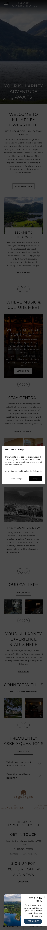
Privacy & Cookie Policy (19, 471)
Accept (35, 478)
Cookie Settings (16, 478)
